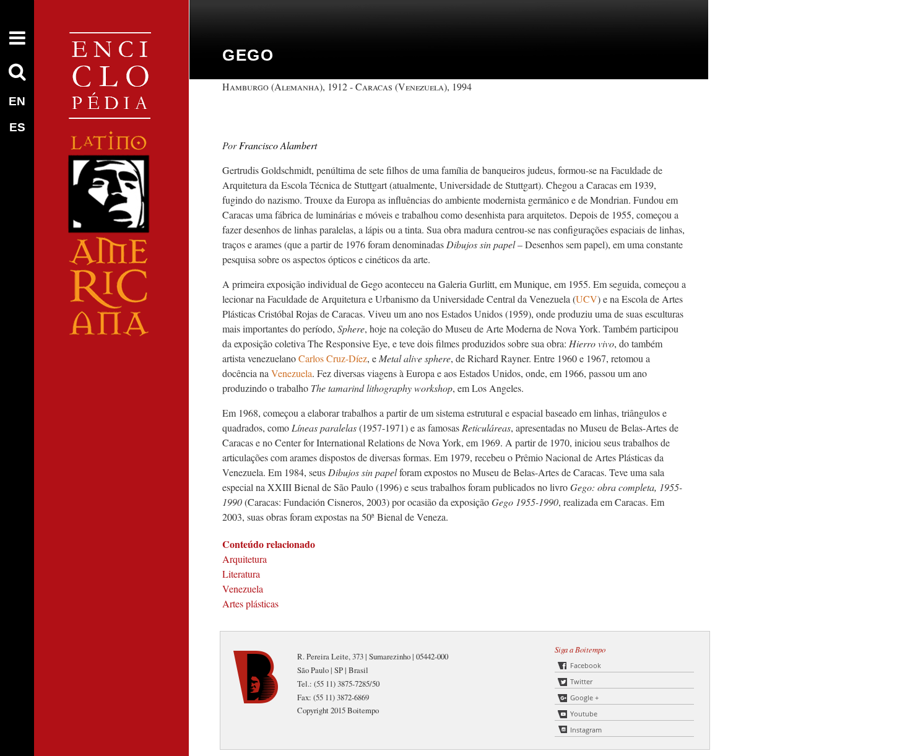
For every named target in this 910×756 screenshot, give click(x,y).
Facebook (585, 665)
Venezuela (291, 373)
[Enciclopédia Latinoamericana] (111, 378)
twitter (581, 681)
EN (17, 101)
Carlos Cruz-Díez (332, 358)
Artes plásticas (250, 603)
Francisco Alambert (278, 145)
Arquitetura (244, 558)
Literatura (241, 573)
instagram (586, 729)
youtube (583, 713)
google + (584, 697)
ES (17, 127)
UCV (586, 298)
